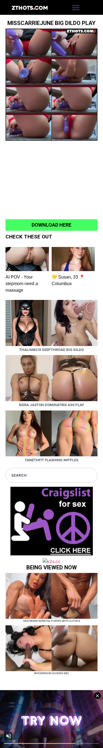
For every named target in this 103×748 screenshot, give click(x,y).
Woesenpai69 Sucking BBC (51, 673)
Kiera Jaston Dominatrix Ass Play (51, 405)
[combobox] (51, 475)
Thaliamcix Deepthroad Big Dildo (51, 350)
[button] (76, 7)
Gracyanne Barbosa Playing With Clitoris (51, 621)
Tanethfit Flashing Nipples (51, 460)
